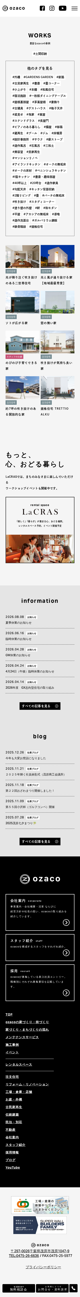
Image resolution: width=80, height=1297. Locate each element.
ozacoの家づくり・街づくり (27, 1022)
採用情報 (12, 1152)
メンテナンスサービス (22, 1037)
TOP (9, 1014)
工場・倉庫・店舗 (19, 1092)
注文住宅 (12, 1077)
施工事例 (12, 1045)
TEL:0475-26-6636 (24, 1256)
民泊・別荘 (14, 1122)
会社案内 (12, 1137)
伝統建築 (12, 1115)
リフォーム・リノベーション (27, 1084)
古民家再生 (14, 1107)
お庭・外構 (14, 1099)
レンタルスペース (19, 1064)
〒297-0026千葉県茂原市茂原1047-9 (40, 1251)
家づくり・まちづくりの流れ (27, 1030)
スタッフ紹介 (16, 1145)
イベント (12, 1052)
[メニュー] (75, 8)
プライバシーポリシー (43, 1267)
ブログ (11, 1160)
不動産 (11, 1130)
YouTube (13, 1168)
